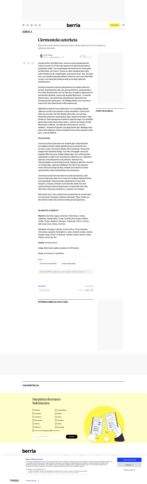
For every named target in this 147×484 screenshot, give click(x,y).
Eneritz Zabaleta (48, 55)
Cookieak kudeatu (31, 480)
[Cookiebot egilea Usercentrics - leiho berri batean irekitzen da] (14, 480)
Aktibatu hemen (78, 272)
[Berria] (29, 452)
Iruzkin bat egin (45, 290)
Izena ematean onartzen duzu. (47, 430)
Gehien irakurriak (104, 111)
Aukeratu (128, 465)
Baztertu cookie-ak (129, 470)
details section (83, 474)
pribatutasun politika (47, 430)
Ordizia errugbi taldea (68, 263)
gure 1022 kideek (36, 461)
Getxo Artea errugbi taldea (48, 263)
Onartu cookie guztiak (129, 460)
